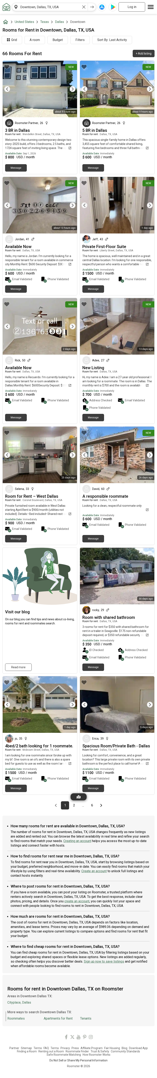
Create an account (94, 871)
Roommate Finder (77, 1051)
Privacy (65, 1048)
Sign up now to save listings (104, 961)
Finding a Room (27, 1051)
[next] (92, 7)
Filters (80, 40)
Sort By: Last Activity (112, 40)
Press (75, 1048)
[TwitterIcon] (72, 1037)
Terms (38, 1048)
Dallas (59, 22)
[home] (6, 22)
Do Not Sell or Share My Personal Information (78, 1060)
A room (35, 40)
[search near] (16, 7)
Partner (14, 1048)
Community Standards (125, 1051)
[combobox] (50, 7)
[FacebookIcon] (66, 1037)
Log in (132, 7)
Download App (138, 1048)
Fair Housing (112, 1048)
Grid (14, 40)
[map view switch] (78, 797)
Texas (44, 22)
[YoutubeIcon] (78, 1037)
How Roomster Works (96, 1054)
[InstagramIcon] (91, 1037)
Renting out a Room (51, 1051)
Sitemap (26, 1048)
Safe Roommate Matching (64, 1054)
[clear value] (84, 7)
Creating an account (77, 841)
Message (16, 167)
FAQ (46, 1048)
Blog (124, 1048)
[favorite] (7, 67)
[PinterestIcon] (85, 1037)
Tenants (85, 1018)
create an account (76, 901)
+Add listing (143, 53)
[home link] (6, 7)
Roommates (16, 1018)
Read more (18, 667)
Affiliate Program (92, 1048)
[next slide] (69, 89)
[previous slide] (10, 89)
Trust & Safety (100, 1051)
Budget (58, 40)
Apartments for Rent (58, 1018)
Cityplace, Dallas (19, 1002)
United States (24, 22)
